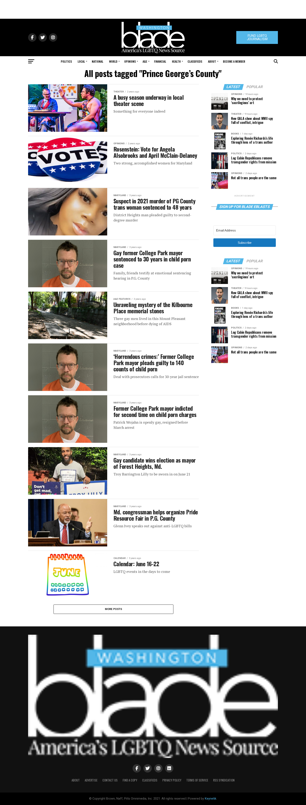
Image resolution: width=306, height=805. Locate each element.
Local (81, 61)
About (212, 61)
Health (176, 61)
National (97, 61)
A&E (145, 61)
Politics (66, 61)
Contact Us (110, 780)
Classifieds (195, 61)
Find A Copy (130, 780)
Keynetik (210, 798)
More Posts (113, 609)
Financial (160, 61)
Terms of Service (197, 780)
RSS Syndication (224, 780)
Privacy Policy (171, 780)
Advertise (91, 780)
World (113, 61)
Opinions (130, 61)
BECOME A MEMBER (234, 61)
